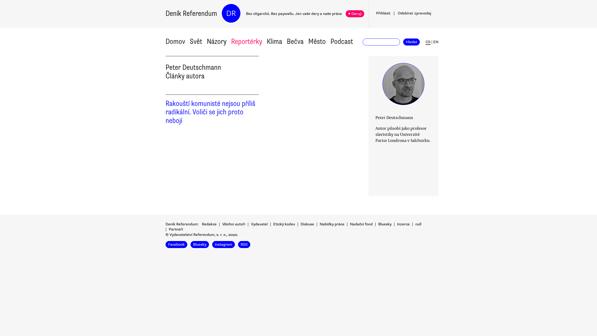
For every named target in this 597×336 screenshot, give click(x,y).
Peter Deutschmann (394, 117)
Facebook (176, 244)
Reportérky (246, 41)
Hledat (411, 42)
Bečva (295, 41)
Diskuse (307, 224)
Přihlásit (383, 13)
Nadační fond (361, 224)
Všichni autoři (233, 224)
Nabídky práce (332, 224)
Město (317, 41)
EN (435, 42)
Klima (274, 41)
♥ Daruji (355, 13)
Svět (196, 41)
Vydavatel (259, 224)
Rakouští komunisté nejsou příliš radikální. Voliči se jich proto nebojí (210, 112)
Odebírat (414, 13)
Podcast (341, 41)
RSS (244, 244)
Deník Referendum (191, 13)
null (418, 224)
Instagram (223, 244)
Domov (175, 41)
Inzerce (403, 224)
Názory (216, 41)
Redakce (209, 224)
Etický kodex (284, 224)
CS (428, 42)
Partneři (176, 229)
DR (231, 13)
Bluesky (385, 224)
